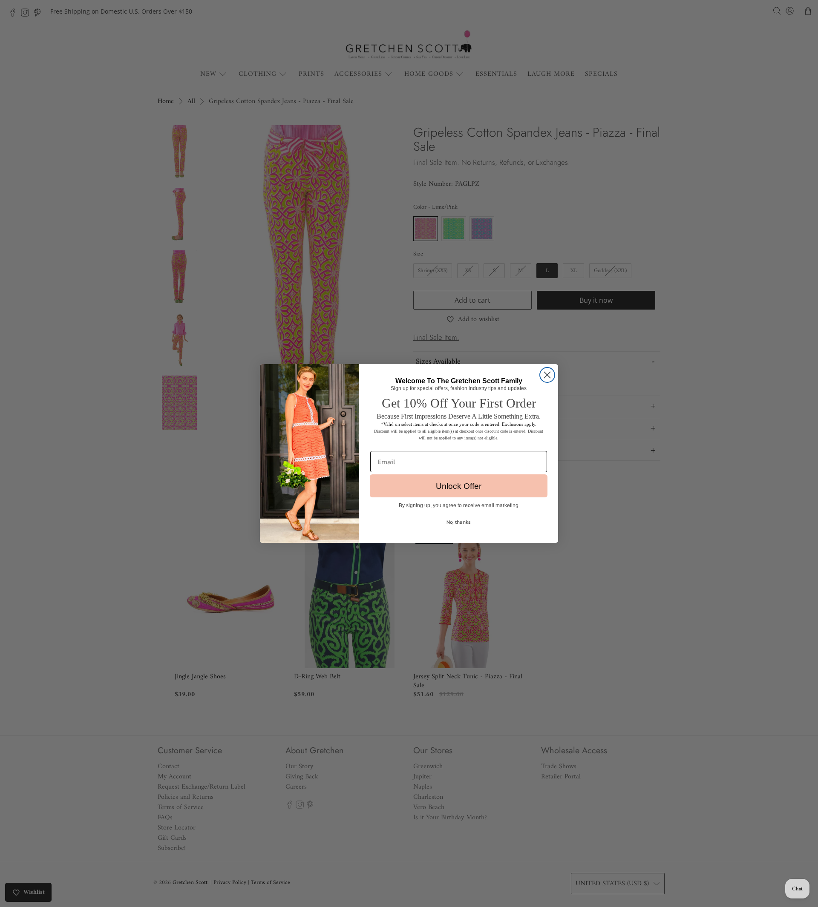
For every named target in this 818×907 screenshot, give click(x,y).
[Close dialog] (547, 374)
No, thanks (458, 522)
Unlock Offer (458, 486)
